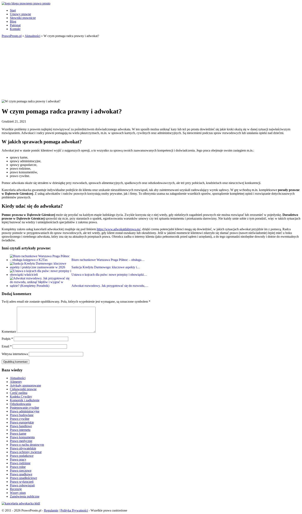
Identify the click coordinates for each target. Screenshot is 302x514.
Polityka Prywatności (74, 510)
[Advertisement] (151, 68)
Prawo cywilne (19, 418)
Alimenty (16, 381)
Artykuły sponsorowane (25, 385)
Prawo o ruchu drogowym (27, 444)
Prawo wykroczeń (21, 481)
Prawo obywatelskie (23, 448)
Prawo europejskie (22, 422)
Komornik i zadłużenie (24, 400)
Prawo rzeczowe (20, 470)
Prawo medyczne (21, 441)
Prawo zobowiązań (22, 485)
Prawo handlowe (21, 426)
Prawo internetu (20, 430)
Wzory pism (18, 492)
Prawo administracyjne (24, 411)
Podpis (7, 338)
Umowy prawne (20, 14)
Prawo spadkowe (21, 474)
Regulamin (51, 510)
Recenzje (16, 489)
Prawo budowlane (21, 415)
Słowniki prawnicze (23, 18)
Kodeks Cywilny (21, 396)
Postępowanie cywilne (24, 407)
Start (13, 10)
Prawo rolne (18, 467)
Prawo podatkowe (21, 455)
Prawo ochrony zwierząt (25, 452)
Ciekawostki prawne (23, 389)
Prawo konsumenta (22, 437)
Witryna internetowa (15, 354)
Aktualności (17, 378)
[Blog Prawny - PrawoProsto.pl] (26, 3)
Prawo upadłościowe (23, 478)
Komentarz (9, 331)
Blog (13, 21)
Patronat (15, 25)
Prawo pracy (18, 459)
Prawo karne (18, 433)
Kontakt (15, 29)
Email (7, 346)
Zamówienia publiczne (24, 496)
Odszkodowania (20, 404)
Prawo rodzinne (20, 463)
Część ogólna (18, 393)
